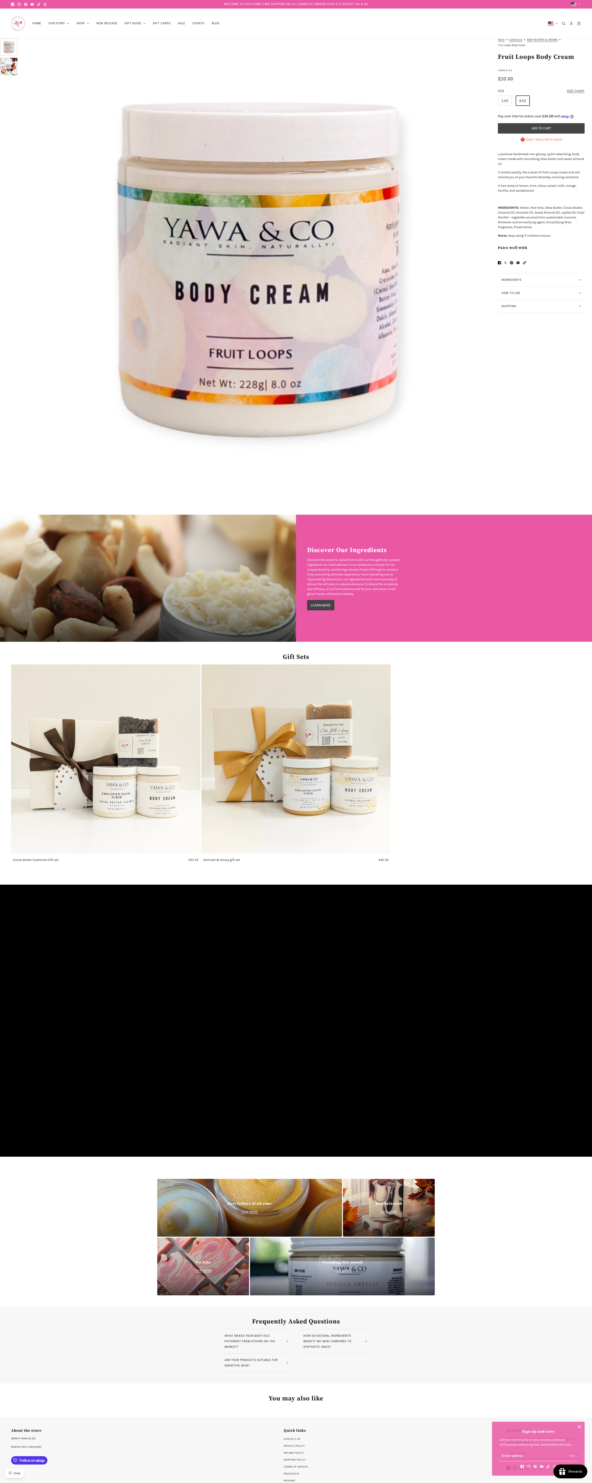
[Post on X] (505, 263)
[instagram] (19, 4)
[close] (579, 1427)
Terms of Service (296, 1466)
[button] (524, 262)
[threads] (45, 4)
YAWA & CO (505, 70)
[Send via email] (518, 262)
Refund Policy (294, 1453)
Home (501, 39)
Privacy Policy (294, 1446)
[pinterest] (25, 4)
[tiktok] (38, 4)
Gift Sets (296, 656)
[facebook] (12, 4)
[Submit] (571, 1456)
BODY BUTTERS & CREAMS (542, 39)
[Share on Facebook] (499, 262)
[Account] (571, 23)
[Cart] (579, 23)
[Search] (564, 23)
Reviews (289, 1480)
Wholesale (291, 1473)
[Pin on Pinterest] (511, 262)
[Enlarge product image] (257, 271)
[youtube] (32, 4)
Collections (515, 39)
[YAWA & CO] (18, 23)
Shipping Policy (295, 1460)
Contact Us (292, 1439)
